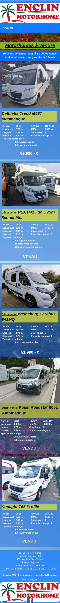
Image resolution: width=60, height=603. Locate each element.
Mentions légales (30, 579)
